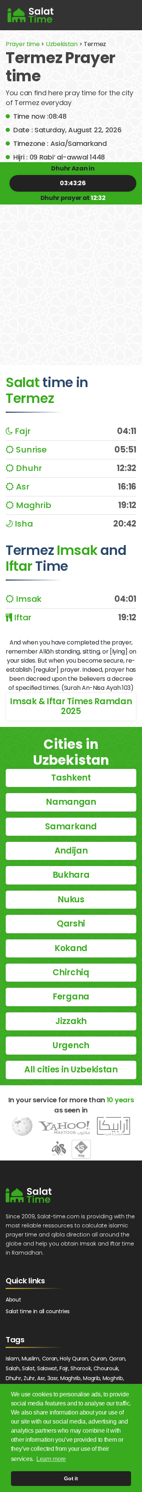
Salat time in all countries (38, 1311)
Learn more (51, 1459)
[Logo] (28, 1195)
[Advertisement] (71, 279)
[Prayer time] (30, 15)
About (13, 1299)
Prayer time (23, 44)
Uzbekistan (62, 44)
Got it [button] (71, 1478)
